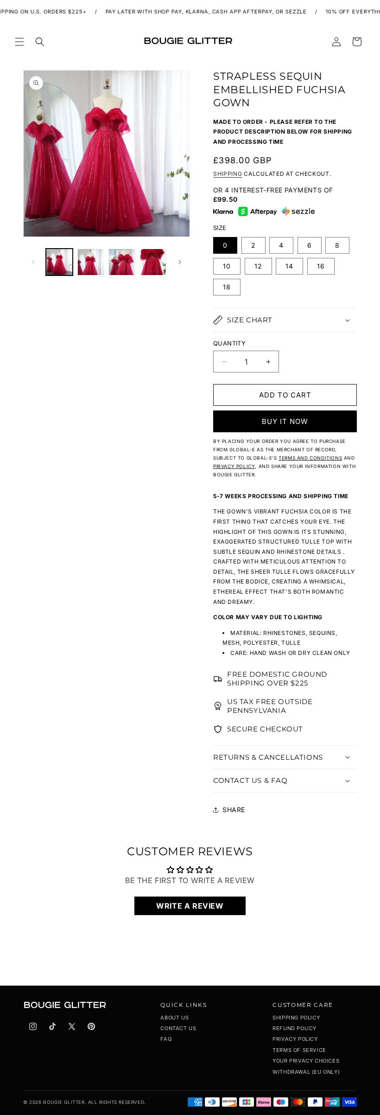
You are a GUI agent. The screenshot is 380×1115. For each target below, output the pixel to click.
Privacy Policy (294, 1039)
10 (227, 266)
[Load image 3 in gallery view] (121, 262)
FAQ (165, 1039)
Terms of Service (299, 1050)
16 (321, 266)
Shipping (227, 173)
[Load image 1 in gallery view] (59, 262)
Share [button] (233, 810)
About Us (174, 1017)
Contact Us (178, 1028)
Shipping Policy (296, 1017)
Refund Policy (294, 1028)
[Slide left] (33, 262)
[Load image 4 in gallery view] (153, 262)
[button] (19, 42)
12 (258, 266)
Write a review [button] (189, 905)
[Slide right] (180, 262)
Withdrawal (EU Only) (306, 1072)
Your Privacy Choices (305, 1060)
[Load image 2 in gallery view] (90, 262)
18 (227, 287)
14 (289, 266)
